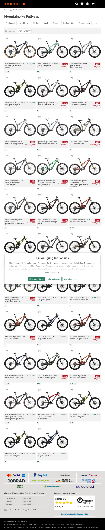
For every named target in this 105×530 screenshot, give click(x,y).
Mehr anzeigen (51, 272)
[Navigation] (98, 4)
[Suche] (76, 4)
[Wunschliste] (82, 4)
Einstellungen (70, 279)
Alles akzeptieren (36, 279)
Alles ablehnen (54, 279)
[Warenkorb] (93, 4)
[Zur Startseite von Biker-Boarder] (14, 3)
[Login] (87, 4)
